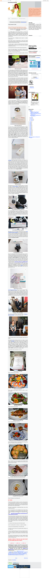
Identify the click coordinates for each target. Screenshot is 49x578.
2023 (30, 110)
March (31, 118)
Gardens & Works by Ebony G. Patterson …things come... (34, 112)
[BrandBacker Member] (31, 84)
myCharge (9, 160)
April (31, 117)
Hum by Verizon (15, 186)
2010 (30, 134)
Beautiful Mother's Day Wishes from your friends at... (35, 115)
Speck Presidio (21, 554)
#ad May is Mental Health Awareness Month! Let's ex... (35, 114)
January (31, 120)
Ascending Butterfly (12, 2)
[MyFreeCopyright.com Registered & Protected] (35, 137)
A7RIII (22, 265)
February (31, 119)
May (31, 111)
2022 (30, 121)
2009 (30, 135)
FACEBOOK (38, 57)
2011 (30, 133)
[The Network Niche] (35, 70)
